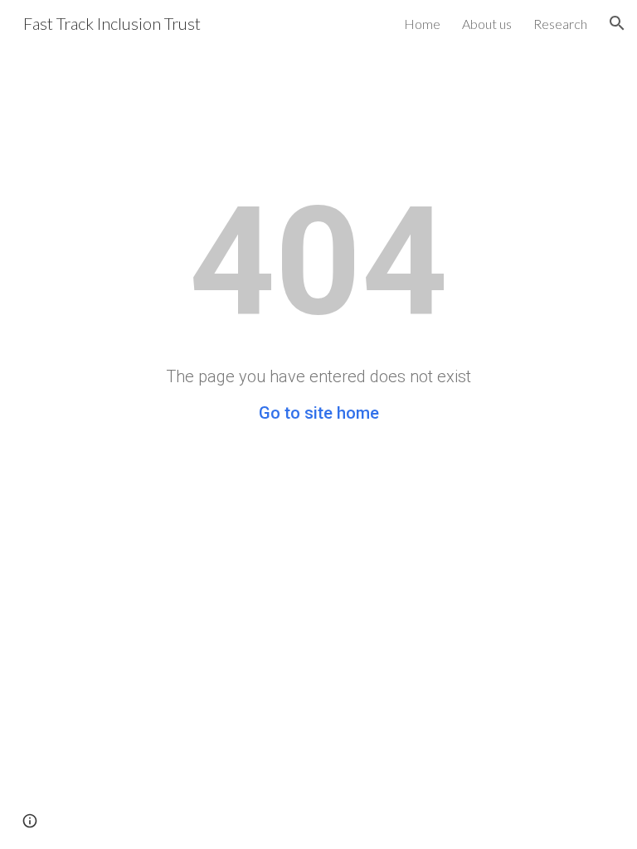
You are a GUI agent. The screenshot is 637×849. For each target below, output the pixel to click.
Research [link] (560, 24)
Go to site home (319, 413)
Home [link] (422, 24)
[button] (617, 23)
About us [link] (487, 24)
